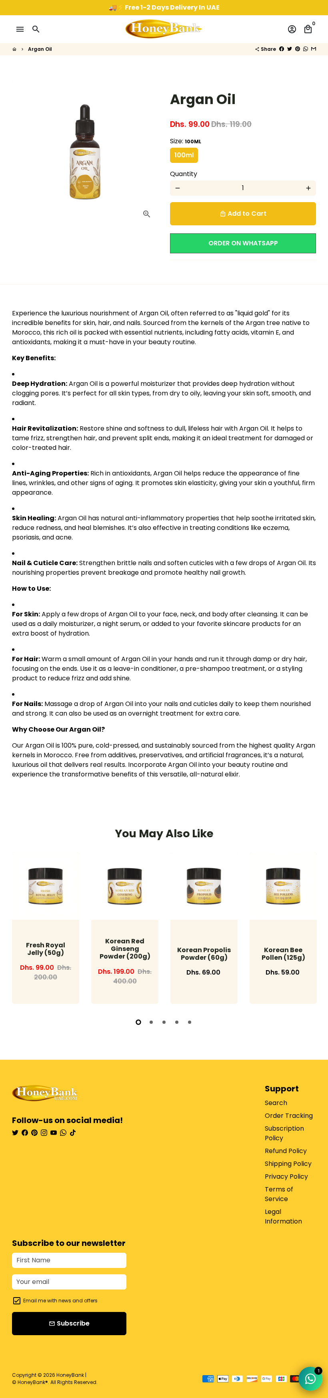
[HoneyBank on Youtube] (53, 1132)
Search (276, 1102)
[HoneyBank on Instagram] (44, 1132)
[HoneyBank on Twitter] (15, 1132)
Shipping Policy (288, 1163)
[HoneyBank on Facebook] (25, 1132)
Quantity (183, 174)
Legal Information (283, 1216)
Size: (185, 141)
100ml (184, 155)
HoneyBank (70, 1375)
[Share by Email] (313, 49)
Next (308, 929)
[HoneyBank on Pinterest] (34, 1132)
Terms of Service (279, 1194)
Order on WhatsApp (243, 243)
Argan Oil (40, 49)
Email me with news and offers (60, 1300)
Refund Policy (286, 1150)
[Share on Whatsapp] (305, 49)
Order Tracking (289, 1115)
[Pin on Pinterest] (297, 49)
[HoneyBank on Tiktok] (73, 1132)
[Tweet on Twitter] (289, 49)
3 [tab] (164, 1022)
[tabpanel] (45, 928)
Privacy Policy (286, 1176)
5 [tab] (189, 1022)
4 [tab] (177, 1022)
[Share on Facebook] (281, 49)
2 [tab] (151, 1022)
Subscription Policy (284, 1133)
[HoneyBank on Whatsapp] (63, 1132)
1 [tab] (138, 1022)
